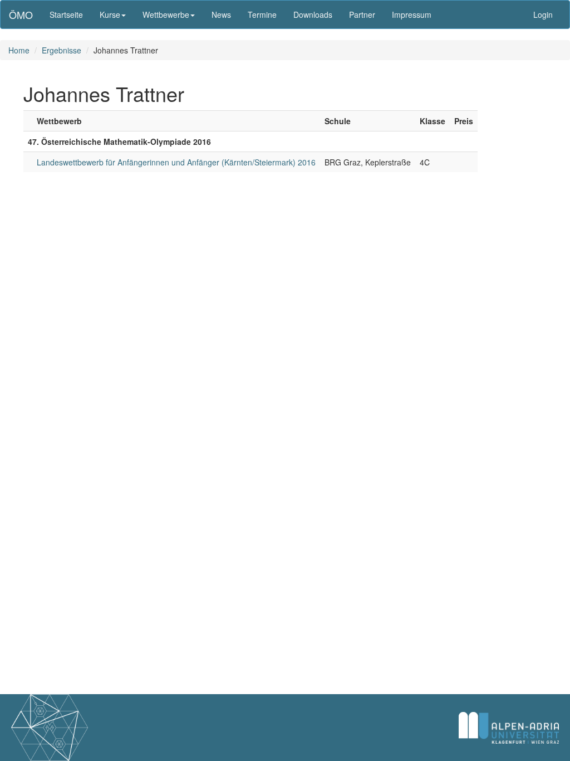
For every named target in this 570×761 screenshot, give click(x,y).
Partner (362, 14)
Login (543, 14)
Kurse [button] (110, 14)
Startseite (66, 14)
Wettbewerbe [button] (165, 14)
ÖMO (21, 14)
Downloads (312, 14)
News (221, 14)
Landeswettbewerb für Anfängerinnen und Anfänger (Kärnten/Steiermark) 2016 (176, 162)
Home (19, 50)
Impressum (411, 14)
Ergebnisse (61, 50)
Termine (262, 14)
